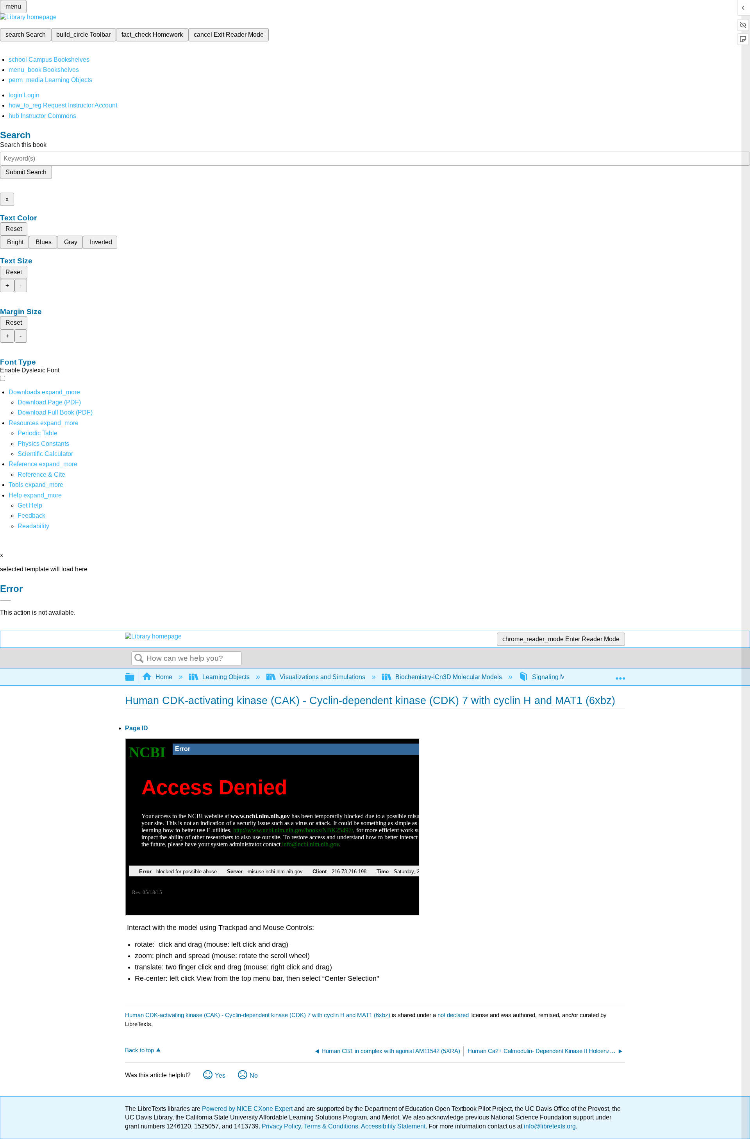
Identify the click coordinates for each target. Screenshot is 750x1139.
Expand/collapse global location (620, 675)
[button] (31, 515)
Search (139, 658)
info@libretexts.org (549, 1126)
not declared (454, 1015)
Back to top (139, 1050)
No (254, 1075)
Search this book (23, 144)
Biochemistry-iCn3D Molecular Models (449, 677)
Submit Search (25, 172)
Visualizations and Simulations (322, 677)
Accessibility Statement (393, 1126)
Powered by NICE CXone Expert (248, 1108)
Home (164, 677)
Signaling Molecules (560, 677)
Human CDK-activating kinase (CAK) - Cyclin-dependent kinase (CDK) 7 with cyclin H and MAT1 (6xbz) (257, 1015)
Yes (220, 1075)
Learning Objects (226, 677)
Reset (13, 228)
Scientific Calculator (45, 454)
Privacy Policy (281, 1126)
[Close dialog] (5, 600)
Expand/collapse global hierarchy (134, 677)
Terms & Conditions (331, 1126)
